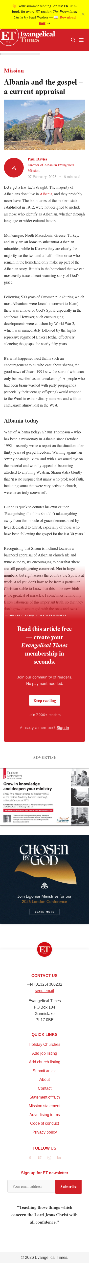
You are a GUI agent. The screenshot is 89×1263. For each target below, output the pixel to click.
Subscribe (68, 1186)
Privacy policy (44, 1132)
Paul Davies (37, 159)
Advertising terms (44, 1115)
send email (44, 991)
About (44, 1079)
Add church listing (44, 1062)
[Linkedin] (59, 1157)
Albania (46, 193)
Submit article (45, 1071)
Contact (44, 1088)
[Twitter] (40, 1157)
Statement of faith (44, 1097)
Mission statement (44, 1106)
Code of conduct (44, 1123)
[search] (73, 40)
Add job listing (44, 1053)
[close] (83, 14)
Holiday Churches (44, 1044)
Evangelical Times (51, 1257)
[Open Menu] (81, 40)
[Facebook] (30, 1157)
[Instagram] (49, 1157)
